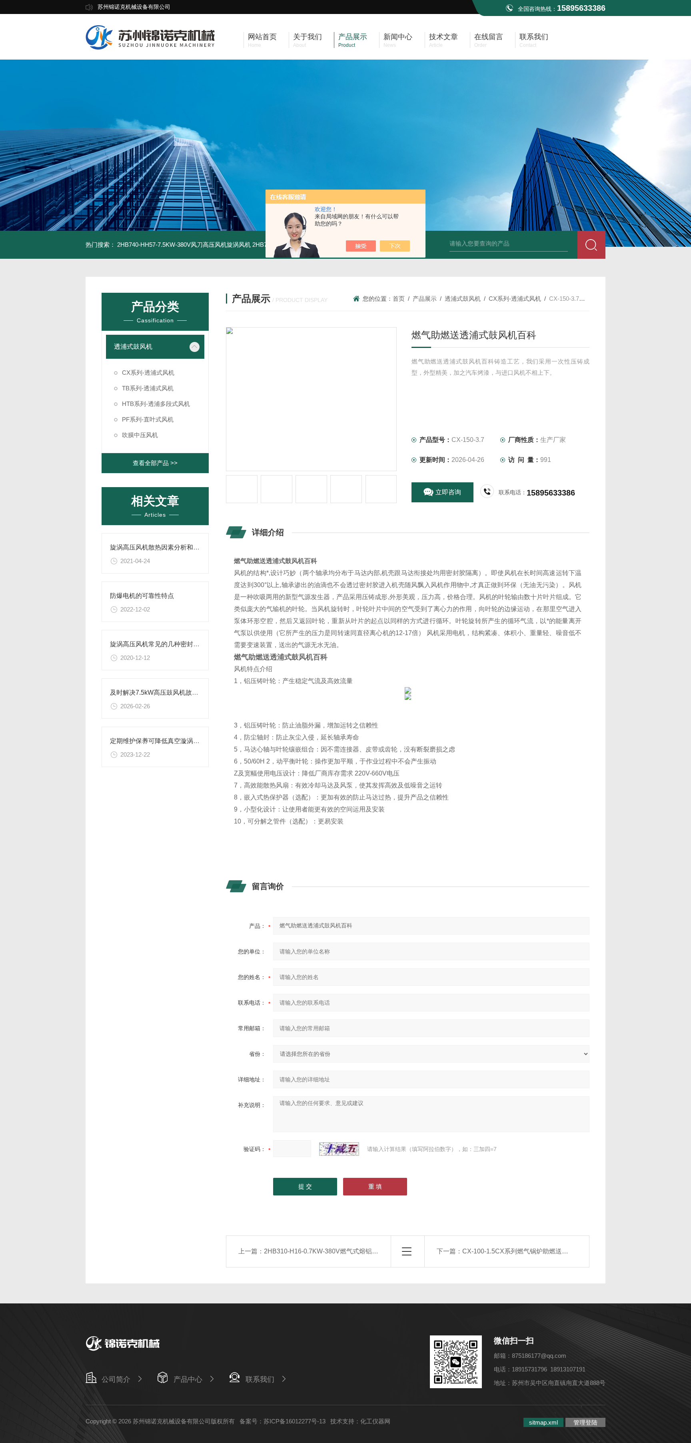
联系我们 (260, 1379)
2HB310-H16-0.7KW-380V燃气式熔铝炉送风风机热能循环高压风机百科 (366, 1251)
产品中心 (188, 1379)
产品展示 (425, 298)
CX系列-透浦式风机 (148, 372)
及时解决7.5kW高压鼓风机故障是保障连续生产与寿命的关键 (196, 692)
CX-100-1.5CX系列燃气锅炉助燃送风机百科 (524, 1251)
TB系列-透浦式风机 (148, 388)
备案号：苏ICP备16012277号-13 (283, 1421)
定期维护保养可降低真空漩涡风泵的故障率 (171, 740)
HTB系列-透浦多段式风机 (156, 403)
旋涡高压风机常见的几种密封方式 (158, 644)
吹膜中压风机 (140, 435)
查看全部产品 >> (155, 463)
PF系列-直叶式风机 (148, 419)
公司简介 (116, 1379)
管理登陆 (585, 1422)
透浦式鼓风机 (133, 346)
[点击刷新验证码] (339, 1149)
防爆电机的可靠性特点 (142, 595)
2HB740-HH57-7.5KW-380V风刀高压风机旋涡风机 (184, 244)
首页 (399, 298)
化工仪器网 (375, 1421)
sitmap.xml (543, 1422)
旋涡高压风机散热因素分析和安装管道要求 (171, 547)
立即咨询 (448, 492)
